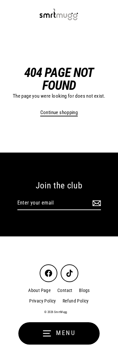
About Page (39, 290)
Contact (64, 290)
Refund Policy (76, 300)
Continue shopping (59, 112)
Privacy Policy (42, 300)
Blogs (84, 290)
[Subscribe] (95, 203)
